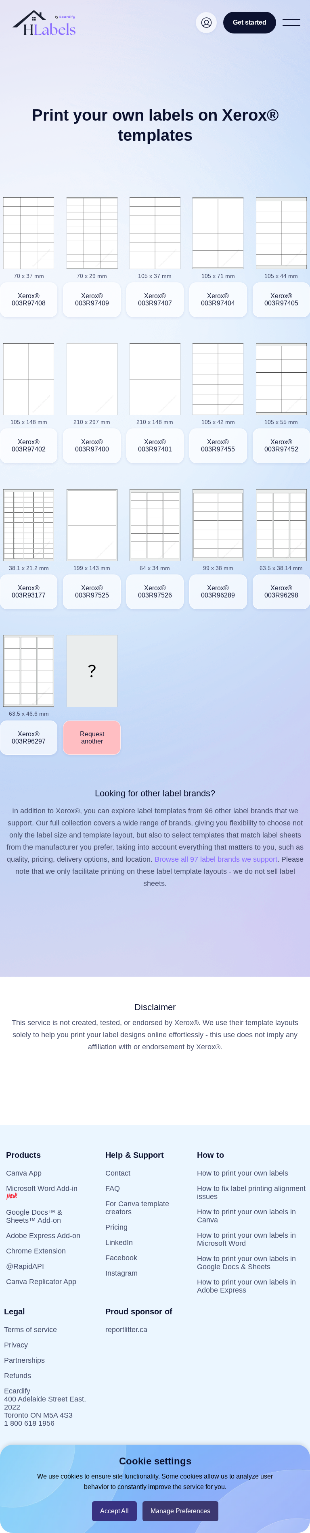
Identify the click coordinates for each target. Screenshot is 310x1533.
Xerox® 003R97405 (281, 299)
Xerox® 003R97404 (218, 299)
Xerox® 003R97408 (29, 299)
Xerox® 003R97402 (29, 446)
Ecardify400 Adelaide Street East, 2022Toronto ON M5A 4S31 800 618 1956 (45, 1407)
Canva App (24, 1173)
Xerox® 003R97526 (155, 592)
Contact (117, 1173)
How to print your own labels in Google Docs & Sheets (246, 1263)
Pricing (116, 1227)
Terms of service (30, 1330)
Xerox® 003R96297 (29, 738)
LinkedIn (119, 1243)
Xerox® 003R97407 (155, 299)
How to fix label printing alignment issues (251, 1192)
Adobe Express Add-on (43, 1236)
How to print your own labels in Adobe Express (246, 1286)
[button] (291, 22)
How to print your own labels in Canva (246, 1216)
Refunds (17, 1376)
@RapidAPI (25, 1266)
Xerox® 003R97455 (218, 446)
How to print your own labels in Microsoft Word (246, 1239)
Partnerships (24, 1360)
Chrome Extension (36, 1251)
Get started (249, 22)
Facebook (121, 1258)
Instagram (121, 1273)
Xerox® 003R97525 (92, 592)
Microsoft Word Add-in (42, 1188)
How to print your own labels (242, 1173)
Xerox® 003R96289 (218, 592)
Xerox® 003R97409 (92, 299)
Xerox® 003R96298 (281, 592)
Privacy (16, 1345)
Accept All (114, 1511)
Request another (92, 738)
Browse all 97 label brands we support (216, 859)
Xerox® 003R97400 (92, 446)
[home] (44, 23)
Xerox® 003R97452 (281, 446)
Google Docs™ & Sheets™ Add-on (34, 1216)
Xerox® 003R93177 (29, 592)
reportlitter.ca (126, 1330)
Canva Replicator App (41, 1282)
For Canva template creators (137, 1208)
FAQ (112, 1188)
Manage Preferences (180, 1511)
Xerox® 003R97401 (155, 446)
